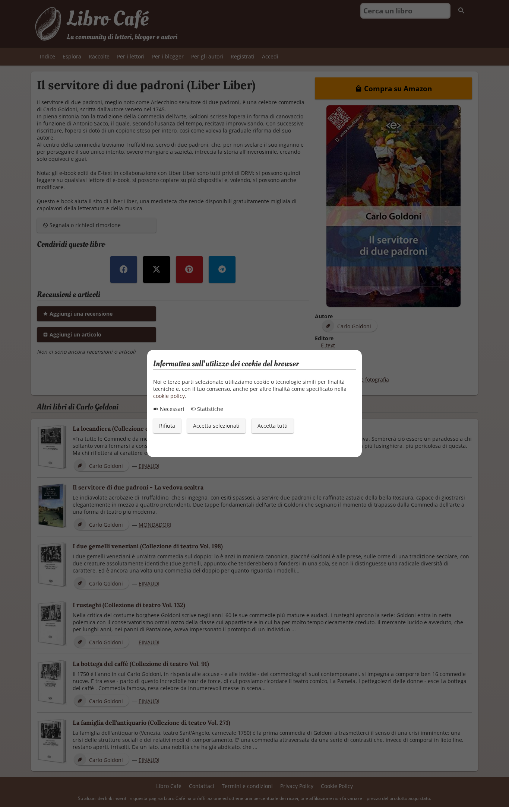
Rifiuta (167, 425)
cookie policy (169, 395)
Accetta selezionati (216, 425)
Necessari (171, 408)
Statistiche (209, 408)
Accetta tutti (272, 425)
